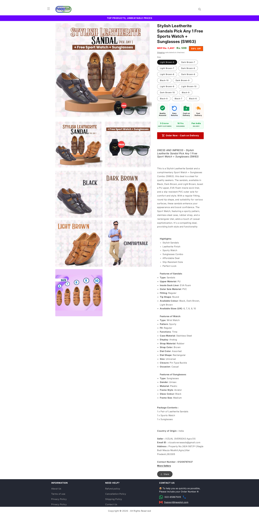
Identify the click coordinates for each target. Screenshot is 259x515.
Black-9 (186, 92)
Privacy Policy (59, 499)
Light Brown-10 (189, 86)
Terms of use (58, 494)
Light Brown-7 (167, 68)
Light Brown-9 (167, 86)
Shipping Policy (113, 499)
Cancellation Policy (115, 494)
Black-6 (193, 98)
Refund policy (112, 488)
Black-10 (164, 80)
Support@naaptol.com (176, 502)
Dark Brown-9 (183, 80)
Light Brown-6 (167, 74)
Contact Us (111, 504)
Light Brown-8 (167, 62)
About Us (56, 488)
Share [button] (166, 474)
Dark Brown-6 (188, 74)
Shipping (161, 52)
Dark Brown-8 (188, 68)
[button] (49, 9)
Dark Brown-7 (188, 62)
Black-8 (164, 98)
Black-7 (178, 98)
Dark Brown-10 (167, 92)
